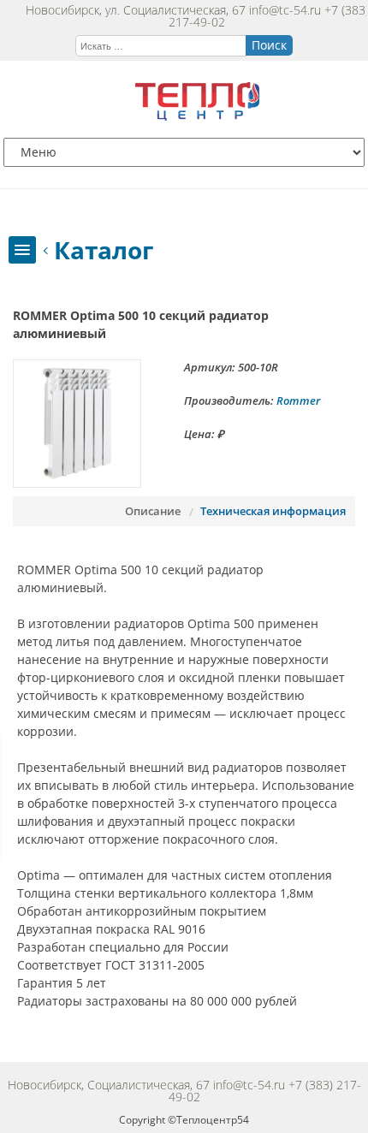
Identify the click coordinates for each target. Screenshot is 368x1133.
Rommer (298, 400)
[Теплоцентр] (197, 116)
